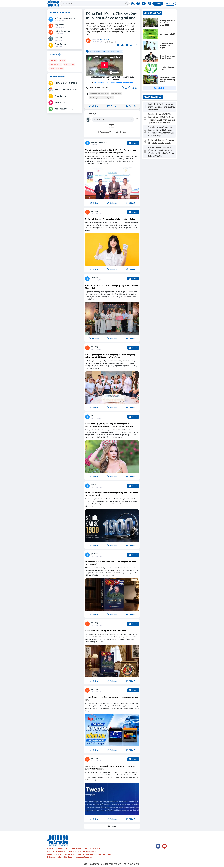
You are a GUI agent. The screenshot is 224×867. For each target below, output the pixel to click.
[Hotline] (149, 3)
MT (92, 416)
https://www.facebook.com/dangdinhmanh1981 (113, 82)
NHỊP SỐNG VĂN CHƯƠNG (66, 83)
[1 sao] (122, 87)
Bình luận (92, 114)
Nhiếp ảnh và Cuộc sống (64, 109)
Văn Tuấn (58, 38)
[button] (130, 203)
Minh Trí (93, 485)
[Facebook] (138, 3)
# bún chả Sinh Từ (55, 64)
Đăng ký (158, 3)
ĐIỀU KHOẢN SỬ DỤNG (93, 864)
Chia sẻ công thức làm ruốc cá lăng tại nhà (101, 98)
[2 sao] (126, 87)
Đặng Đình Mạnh (116, 93)
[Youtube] (144, 3)
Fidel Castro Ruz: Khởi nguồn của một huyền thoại (105, 631)
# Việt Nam (53, 60)
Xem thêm (112, 826)
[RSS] (133, 3)
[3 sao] (129, 87)
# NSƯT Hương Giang (56, 68)
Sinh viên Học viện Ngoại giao (66, 89)
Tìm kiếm (126, 3)
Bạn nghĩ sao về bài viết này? (97, 88)
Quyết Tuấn (94, 277)
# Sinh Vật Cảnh (69, 64)
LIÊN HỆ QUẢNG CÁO (131, 864)
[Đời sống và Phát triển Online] (53, 3)
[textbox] (111, 119)
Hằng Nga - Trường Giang (99, 142)
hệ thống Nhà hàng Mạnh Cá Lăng (99, 93)
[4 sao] (132, 87)
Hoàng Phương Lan (62, 31)
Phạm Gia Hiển (60, 44)
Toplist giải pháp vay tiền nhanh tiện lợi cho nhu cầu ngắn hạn (110, 219)
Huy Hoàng (104, 39)
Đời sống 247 (60, 102)
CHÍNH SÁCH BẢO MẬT (112, 864)
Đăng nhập (170, 3)
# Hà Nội (62, 60)
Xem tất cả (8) (159, 88)
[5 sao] (136, 87)
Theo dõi (133, 143)
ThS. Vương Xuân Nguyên (65, 18)
